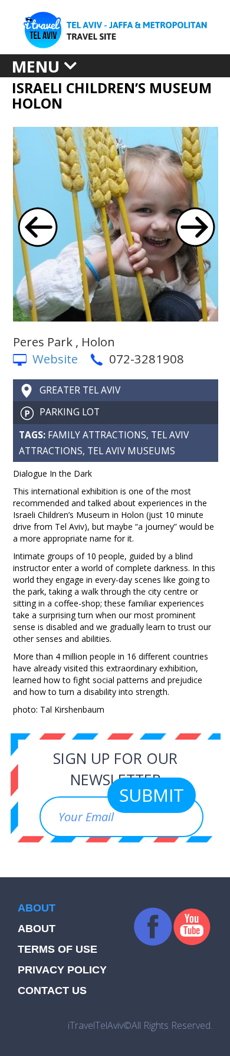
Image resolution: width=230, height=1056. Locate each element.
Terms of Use (57, 949)
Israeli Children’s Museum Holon (112, 95)
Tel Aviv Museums (131, 450)
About (36, 928)
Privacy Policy (62, 970)
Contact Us (52, 990)
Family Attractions (97, 434)
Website (55, 358)
